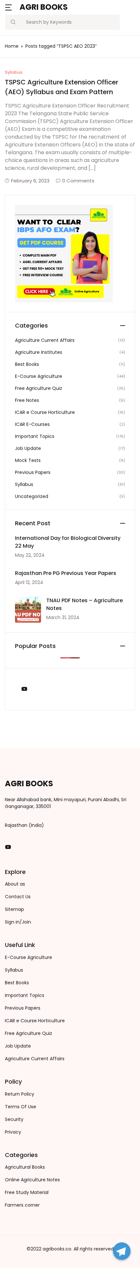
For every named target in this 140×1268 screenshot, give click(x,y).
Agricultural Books (25, 1167)
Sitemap (14, 909)
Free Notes (27, 400)
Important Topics (34, 436)
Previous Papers (32, 472)
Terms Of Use (20, 1106)
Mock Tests (28, 460)
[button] (8, 7)
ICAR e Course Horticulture (45, 412)
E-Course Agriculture (38, 376)
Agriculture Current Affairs (45, 340)
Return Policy (19, 1094)
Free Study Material (27, 1192)
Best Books (27, 364)
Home (12, 46)
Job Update (28, 448)
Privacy (13, 1132)
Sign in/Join (18, 922)
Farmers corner (22, 1205)
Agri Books (44, 7)
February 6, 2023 (30, 180)
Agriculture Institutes (38, 352)
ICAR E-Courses (32, 424)
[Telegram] (122, 1251)
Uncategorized (31, 496)
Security (14, 1119)
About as (15, 884)
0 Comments (78, 180)
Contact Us (18, 896)
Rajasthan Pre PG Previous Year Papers (65, 573)
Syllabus (13, 72)
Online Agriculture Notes (32, 1179)
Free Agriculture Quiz (38, 388)
